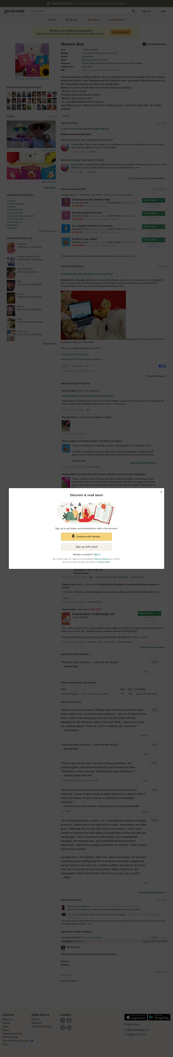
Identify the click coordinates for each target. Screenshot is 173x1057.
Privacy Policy (104, 562)
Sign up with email (86, 546)
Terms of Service (101, 559)
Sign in (96, 554)
